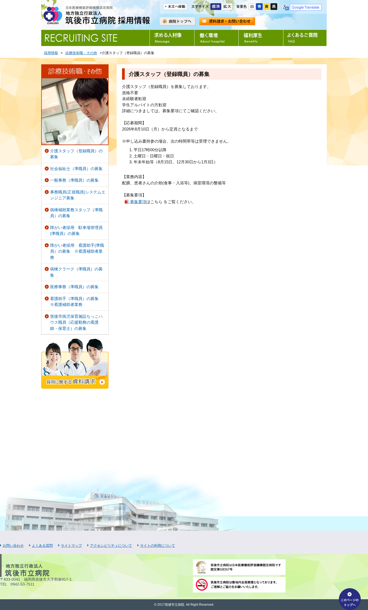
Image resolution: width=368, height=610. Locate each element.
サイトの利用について (157, 546)
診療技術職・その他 (81, 53)
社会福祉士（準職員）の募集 (76, 168)
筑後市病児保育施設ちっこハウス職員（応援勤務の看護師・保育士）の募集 (76, 322)
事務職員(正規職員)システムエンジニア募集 (77, 195)
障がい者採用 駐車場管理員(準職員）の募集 (76, 230)
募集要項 (138, 201)
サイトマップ (71, 546)
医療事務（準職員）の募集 (74, 286)
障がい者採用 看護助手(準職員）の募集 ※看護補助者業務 (77, 251)
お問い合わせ (13, 546)
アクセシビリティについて (111, 546)
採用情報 (51, 53)
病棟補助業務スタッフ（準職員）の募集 (76, 212)
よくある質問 (42, 546)
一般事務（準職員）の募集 (74, 180)
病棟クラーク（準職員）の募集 (76, 272)
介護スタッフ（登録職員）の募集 (76, 154)
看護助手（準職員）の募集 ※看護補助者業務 (76, 301)
